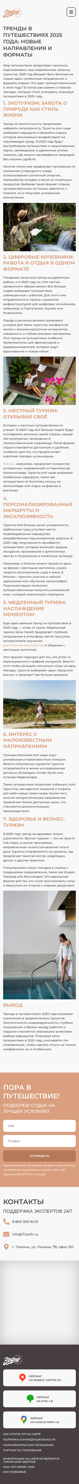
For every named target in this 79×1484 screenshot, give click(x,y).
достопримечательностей (23, 645)
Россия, (9, 464)
